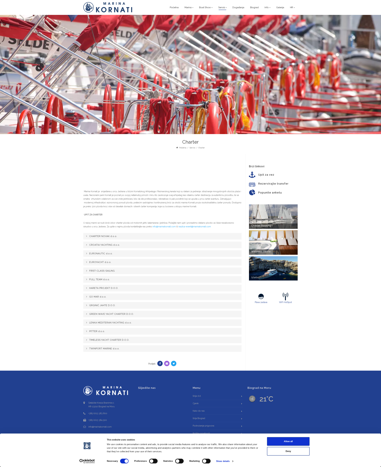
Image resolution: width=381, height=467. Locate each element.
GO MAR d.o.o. (97, 296)
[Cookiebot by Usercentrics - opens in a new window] (87, 461)
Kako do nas (199, 411)
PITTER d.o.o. (97, 331)
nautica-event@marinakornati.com (194, 226)
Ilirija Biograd (199, 418)
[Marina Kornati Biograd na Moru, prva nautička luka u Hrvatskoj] (108, 7)
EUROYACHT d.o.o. (100, 262)
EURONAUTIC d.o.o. (101, 253)
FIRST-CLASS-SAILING (102, 270)
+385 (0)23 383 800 (97, 413)
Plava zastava (261, 302)
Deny (288, 451)
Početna (182, 148)
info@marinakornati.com (164, 226)
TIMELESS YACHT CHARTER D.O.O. (109, 340)
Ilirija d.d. (197, 396)
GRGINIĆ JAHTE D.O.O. (102, 305)
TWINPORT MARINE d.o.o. (104, 348)
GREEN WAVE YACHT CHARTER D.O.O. (111, 314)
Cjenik (196, 403)
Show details (223, 461)
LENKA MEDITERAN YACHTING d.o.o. (110, 322)
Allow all (288, 441)
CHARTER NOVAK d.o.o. (103, 236)
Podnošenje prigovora (203, 426)
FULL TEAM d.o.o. (99, 279)
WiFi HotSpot (285, 302)
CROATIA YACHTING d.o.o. (104, 245)
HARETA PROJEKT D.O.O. (103, 288)
